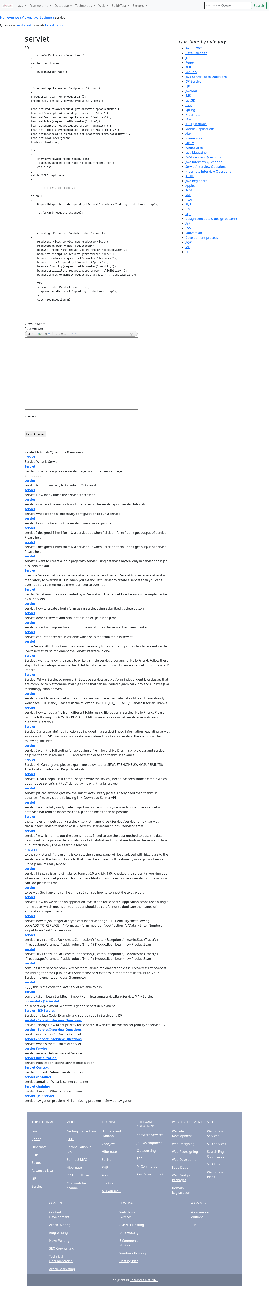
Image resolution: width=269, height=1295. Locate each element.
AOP (188, 242)
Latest (26, 25)
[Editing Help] (131, 334)
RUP (188, 204)
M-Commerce (147, 1166)
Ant (187, 223)
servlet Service (36, 1048)
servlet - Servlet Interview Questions (53, 1020)
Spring (190, 110)
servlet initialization (41, 1058)
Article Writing (59, 1225)
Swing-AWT (193, 48)
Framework (193, 138)
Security (191, 72)
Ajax (188, 133)
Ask (19, 25)
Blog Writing (58, 1233)
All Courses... (111, 1191)
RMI (188, 195)
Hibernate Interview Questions (208, 171)
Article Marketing (62, 1269)
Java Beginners (196, 181)
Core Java (109, 1144)
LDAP (189, 200)
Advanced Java (42, 1170)
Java (35, 1131)
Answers (15, 17)
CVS (188, 228)
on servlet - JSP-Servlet (42, 1001)
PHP (188, 252)
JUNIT (189, 176)
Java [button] (20, 5)
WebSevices (194, 148)
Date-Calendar (196, 53)
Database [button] (62, 5)
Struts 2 (107, 1183)
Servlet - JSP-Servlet (40, 1010)
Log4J (189, 105)
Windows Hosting (132, 1253)
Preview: (31, 416)
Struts (189, 143)
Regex (189, 62)
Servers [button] (139, 5)
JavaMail (191, 91)
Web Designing (183, 1144)
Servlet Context (37, 1067)
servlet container (38, 1077)
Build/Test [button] (119, 5)
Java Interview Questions (203, 162)
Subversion (193, 233)
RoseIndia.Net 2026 (144, 1280)
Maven (190, 119)
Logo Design (181, 1167)
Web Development (185, 1159)
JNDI (188, 190)
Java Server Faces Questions (206, 77)
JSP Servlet (193, 81)
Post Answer (34, 328)
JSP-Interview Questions (203, 157)
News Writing (59, 1240)
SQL (188, 214)
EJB (187, 86)
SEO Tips (213, 1164)
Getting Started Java (81, 1131)
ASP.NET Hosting (131, 1225)
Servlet (30, 457)
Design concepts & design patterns (211, 219)
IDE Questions (196, 124)
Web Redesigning (185, 1151)
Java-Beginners (44, 17)
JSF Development (149, 1143)
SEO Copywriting (61, 1248)
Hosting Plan (128, 1261)
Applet (190, 185)
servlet (30, 480)
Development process (201, 237)
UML (188, 209)
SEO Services (216, 1144)
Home (4, 17)
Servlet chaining (37, 1086)
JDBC (188, 58)
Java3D (190, 100)
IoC (187, 247)
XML (188, 67)
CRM (192, 1225)
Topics (59, 25)
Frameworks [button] (39, 5)
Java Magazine (196, 152)
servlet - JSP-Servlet (39, 1096)
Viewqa (27, 17)
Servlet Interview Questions (205, 166)
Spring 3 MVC (77, 1159)
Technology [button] (84, 5)
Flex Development (150, 1174)
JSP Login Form (78, 1175)
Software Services (150, 1135)
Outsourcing (146, 1150)
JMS (188, 95)
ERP (140, 1158)
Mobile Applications (200, 129)
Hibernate (192, 114)
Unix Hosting (129, 1233)
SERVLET (31, 850)
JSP (34, 1178)
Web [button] (102, 5)
